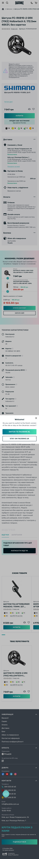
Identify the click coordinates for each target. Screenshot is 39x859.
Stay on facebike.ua (19, 439)
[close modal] (36, 418)
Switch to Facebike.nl (19, 432)
